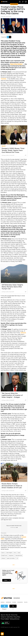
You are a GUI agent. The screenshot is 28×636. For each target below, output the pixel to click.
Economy (20, 602)
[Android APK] (5, 623)
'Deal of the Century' (16, 64)
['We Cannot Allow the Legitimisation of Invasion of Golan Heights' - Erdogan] (14, 381)
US (17, 558)
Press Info (8, 615)
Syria (15, 552)
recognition (11, 555)
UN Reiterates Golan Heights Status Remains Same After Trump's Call (12, 287)
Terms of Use (14, 615)
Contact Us (3, 617)
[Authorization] (19, 1)
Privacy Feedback (5, 619)
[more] (25, 155)
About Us (3, 615)
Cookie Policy (10, 617)
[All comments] (2, 633)
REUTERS (3, 34)
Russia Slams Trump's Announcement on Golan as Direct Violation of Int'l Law (12, 486)
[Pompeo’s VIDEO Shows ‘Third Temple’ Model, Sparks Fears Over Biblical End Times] (14, 134)
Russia (14, 602)
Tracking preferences (14, 619)
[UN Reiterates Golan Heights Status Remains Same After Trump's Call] (14, 273)
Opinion (3, 552)
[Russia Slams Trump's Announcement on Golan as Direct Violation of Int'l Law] (14, 472)
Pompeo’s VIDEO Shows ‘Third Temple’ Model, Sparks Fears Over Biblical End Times (13, 150)
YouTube (3, 79)
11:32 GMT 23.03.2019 (6, 16)
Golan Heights (9, 552)
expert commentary (11, 558)
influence (3, 558)
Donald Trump (4, 555)
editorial (23, 333)
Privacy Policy (17, 617)
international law (18, 555)
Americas (8, 602)
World (3, 146)
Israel (19, 552)
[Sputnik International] (4, 2)
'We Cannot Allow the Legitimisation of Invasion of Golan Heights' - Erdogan (12, 395)
